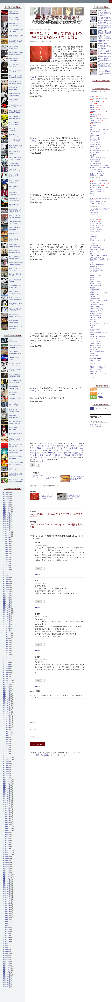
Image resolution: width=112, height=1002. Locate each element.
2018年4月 (6, 625)
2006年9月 (6, 880)
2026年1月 (6, 506)
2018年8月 (6, 617)
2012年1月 (6, 753)
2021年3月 (6, 565)
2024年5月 (6, 546)
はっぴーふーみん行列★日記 (97, 336)
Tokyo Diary (93, 321)
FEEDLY (101, 397)
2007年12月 (7, 850)
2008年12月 (7, 826)
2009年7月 (6, 813)
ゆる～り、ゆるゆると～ (96, 283)
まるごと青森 (93, 311)
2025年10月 (7, 512)
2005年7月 (6, 908)
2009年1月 (6, 824)
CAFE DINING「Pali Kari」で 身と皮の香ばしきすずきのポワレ (56, 514)
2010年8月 (6, 787)
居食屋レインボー (94, 105)
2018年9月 (6, 615)
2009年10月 (7, 807)
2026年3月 (6, 502)
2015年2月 (6, 698)
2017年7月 (6, 642)
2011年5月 (6, 769)
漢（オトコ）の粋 (94, 251)
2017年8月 (6, 640)
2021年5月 (6, 561)
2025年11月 (7, 510)
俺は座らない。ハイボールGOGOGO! (100, 167)
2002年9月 (6, 973)
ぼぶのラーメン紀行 (95, 185)
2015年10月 (7, 682)
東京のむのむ (93, 125)
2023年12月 (7, 555)
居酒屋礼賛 (93, 107)
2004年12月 (7, 921)
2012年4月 (6, 747)
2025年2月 (6, 528)
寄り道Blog (92, 234)
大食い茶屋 (93, 279)
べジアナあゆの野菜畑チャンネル (98, 122)
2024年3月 (6, 549)
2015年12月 (7, 678)
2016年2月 (6, 674)
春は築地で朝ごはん (95, 159)
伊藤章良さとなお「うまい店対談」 (99, 292)
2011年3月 (6, 773)
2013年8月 (6, 716)
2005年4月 (6, 914)
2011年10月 (7, 759)
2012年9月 (6, 737)
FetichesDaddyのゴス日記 (96, 270)
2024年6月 (6, 544)
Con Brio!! (92, 296)
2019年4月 (6, 601)
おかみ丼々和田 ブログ (96, 203)
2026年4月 (6, 500)
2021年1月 (6, 569)
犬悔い (91, 103)
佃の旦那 (92, 334)
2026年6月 (6, 496)
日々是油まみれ (94, 331)
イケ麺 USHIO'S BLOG (96, 102)
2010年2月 (6, 799)
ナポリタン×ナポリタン (96, 146)
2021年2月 (6, 567)
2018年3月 (6, 627)
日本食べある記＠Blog (95, 285)
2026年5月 (6, 498)
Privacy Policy (94, 424)
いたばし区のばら (94, 302)
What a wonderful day (95, 273)
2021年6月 (6, 559)
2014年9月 (6, 708)
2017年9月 (6, 638)
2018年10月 (7, 613)
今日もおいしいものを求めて (97, 240)
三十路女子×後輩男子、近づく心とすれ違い (98, 91)
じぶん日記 (93, 154)
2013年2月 (6, 728)
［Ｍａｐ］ (41, 460)
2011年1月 (6, 777)
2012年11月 (7, 733)
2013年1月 (6, 730)
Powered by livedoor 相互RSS (95, 377)
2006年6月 (6, 886)
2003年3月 (6, 961)
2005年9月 (6, 904)
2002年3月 (6, 983)
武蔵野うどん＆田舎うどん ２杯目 (99, 255)
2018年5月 (6, 623)
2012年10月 (7, 735)
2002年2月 (6, 985)
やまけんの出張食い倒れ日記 (97, 157)
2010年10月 (7, 783)
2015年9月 (6, 684)
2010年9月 (6, 785)
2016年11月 (7, 658)
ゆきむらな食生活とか (95, 266)
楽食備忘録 (93, 116)
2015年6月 (6, 690)
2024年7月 (6, 542)
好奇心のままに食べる (95, 343)
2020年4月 (6, 587)
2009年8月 (6, 811)
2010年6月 (6, 791)
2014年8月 (6, 710)
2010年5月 (6, 793)
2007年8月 (6, 858)
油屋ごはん (93, 127)
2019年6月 (6, 597)
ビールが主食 (93, 109)
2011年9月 (6, 761)
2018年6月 (6, 621)
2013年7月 (6, 718)
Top (107, 997)
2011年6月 (6, 767)
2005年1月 (6, 919)
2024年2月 (6, 551)
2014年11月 (7, 704)
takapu (37, 542)
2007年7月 (6, 860)
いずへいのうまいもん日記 (97, 304)
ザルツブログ (93, 253)
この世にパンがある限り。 (97, 169)
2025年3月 (6, 526)
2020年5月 (6, 585)
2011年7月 (6, 765)
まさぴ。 (45, 41)
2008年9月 (6, 832)
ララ (36, 580)
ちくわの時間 (93, 221)
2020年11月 (7, 573)
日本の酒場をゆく (94, 115)
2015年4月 (6, 694)
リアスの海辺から (94, 214)
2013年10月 (7, 714)
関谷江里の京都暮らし (95, 315)
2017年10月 (7, 637)
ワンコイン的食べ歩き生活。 (97, 173)
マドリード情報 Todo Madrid (97, 264)
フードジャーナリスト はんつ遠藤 (99, 180)
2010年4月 (6, 795)
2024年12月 (7, 532)
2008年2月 (6, 846)
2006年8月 (6, 882)
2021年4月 (6, 563)
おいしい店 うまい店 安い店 (97, 142)
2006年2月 (6, 894)
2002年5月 (6, 979)
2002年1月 (6, 987)
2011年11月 (7, 757)
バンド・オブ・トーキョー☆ (97, 133)
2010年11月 (7, 781)
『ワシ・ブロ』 (94, 338)
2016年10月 (7, 660)
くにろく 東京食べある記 (96, 161)
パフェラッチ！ (94, 327)
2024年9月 (6, 538)
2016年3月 (6, 672)
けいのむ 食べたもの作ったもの (98, 98)
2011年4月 (6, 771)
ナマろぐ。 (93, 96)
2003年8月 (6, 951)
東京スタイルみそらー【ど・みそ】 (99, 187)
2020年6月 (6, 583)
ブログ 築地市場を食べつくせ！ (98, 332)
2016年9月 (6, 662)
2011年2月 (6, 775)
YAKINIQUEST (93, 272)
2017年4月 (6, 648)
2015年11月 (7, 680)
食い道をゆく (93, 325)
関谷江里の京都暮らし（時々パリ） (99, 150)
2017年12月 (7, 633)
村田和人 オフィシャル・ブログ (98, 373)
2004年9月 (6, 927)
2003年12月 (7, 943)
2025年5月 (6, 522)
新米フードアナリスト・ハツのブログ (99, 129)
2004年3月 (6, 937)
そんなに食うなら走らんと (97, 189)
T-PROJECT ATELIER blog (96, 359)
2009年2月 (6, 822)
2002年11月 (7, 969)
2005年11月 (7, 900)
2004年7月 (6, 929)
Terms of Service (95, 426)
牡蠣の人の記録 (94, 212)
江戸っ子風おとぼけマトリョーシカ (99, 323)
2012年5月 (6, 745)
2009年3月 (6, 821)
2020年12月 (7, 571)
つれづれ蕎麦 (94, 140)
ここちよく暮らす (94, 227)
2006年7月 (6, 884)
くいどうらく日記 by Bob (96, 171)
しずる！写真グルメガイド (97, 257)
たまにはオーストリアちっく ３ (98, 366)
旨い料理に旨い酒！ (95, 131)
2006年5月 (6, 888)
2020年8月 (6, 579)
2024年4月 (6, 547)
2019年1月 (6, 607)
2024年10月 (7, 536)
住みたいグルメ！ (94, 152)
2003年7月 (6, 953)
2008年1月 (6, 848)
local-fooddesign (94, 236)
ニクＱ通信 (92, 287)
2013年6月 (6, 720)
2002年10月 (7, 971)
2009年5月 (6, 817)
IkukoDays (92, 241)
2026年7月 (6, 494)
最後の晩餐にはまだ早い (96, 135)
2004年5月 (6, 933)
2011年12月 (7, 755)
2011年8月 (6, 763)
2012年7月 (6, 741)
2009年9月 (6, 809)
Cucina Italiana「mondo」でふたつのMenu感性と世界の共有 (57, 524)
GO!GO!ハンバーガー (95, 317)
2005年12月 (7, 898)
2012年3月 (6, 749)
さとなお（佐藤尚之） (95, 345)
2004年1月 (6, 941)
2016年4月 (6, 670)
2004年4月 (6, 935)
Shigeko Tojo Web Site (95, 369)
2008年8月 (6, 834)
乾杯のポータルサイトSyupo (97, 137)
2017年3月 (6, 650)
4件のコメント (56, 41)
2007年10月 (7, 854)
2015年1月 (6, 700)
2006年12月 (7, 874)
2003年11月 (7, 945)
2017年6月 (6, 644)
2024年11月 (7, 534)
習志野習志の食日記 (95, 289)
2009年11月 (7, 805)
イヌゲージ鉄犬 (94, 349)
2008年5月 (6, 840)
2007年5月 (6, 864)
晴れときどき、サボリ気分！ (97, 225)
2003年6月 (6, 955)
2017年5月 (6, 646)
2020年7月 (6, 581)
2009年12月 (7, 803)
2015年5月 (6, 692)
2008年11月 (7, 828)
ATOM (100, 393)
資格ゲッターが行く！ (95, 144)
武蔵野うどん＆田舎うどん (97, 281)
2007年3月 (6, 868)
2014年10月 (7, 706)
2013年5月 (6, 722)
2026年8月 (6, 492)
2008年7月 (6, 836)
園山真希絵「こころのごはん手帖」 (99, 111)
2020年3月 (6, 589)
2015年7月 (6, 688)
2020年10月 (7, 575)
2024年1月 (6, 553)
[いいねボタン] (32, 465)
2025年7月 (6, 518)
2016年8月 (6, 664)
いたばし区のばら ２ (95, 245)
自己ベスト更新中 (94, 148)
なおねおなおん (94, 355)
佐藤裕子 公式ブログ (95, 371)
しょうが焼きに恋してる (96, 139)
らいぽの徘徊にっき (95, 329)
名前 (32, 722)
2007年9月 (6, 856)
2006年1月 (6, 896)
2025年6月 (6, 520)
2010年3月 (6, 797)
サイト (32, 736)
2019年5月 (6, 599)
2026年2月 (6, 504)
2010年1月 (6, 801)
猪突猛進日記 (93, 353)
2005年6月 (6, 910)
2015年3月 (6, 696)
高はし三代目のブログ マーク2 (98, 201)
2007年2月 (6, 870)
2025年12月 (7, 508)
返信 (38, 574)
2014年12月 (7, 702)
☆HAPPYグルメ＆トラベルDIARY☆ (99, 165)
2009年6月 (6, 815)
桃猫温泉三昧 (93, 277)
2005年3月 (6, 915)
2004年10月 (7, 925)
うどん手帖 (93, 238)
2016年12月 (7, 656)
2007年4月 (6, 866)
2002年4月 (6, 981)
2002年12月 (7, 967)
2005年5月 (6, 912)
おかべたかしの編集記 (95, 347)
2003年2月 (6, 963)
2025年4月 (6, 524)
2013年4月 (6, 724)
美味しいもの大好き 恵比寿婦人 (98, 300)
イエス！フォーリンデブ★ (97, 310)
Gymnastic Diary (94, 357)
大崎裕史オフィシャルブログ (97, 191)
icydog (91, 262)
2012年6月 (6, 743)
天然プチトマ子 (94, 219)
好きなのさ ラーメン (36, 29)
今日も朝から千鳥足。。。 (97, 298)
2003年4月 (6, 959)
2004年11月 (7, 923)
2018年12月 (7, 609)
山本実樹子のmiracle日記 (96, 368)
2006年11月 (7, 876)
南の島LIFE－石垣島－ (95, 360)
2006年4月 (6, 890)
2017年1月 (6, 654)
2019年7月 (6, 595)
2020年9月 (6, 577)
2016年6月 (6, 666)
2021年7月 (6, 557)
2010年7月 (6, 789)
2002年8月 (6, 975)
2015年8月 (6, 686)
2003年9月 (6, 949)
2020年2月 (6, 591)
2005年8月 (6, 906)
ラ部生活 (92, 193)
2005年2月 (6, 917)
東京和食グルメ (94, 294)
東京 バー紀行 (93, 319)
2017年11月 (7, 635)
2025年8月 (6, 516)
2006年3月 (6, 892)
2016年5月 (6, 668)
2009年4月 (6, 819)
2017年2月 (6, 652)
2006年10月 (7, 878)
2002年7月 (6, 977)
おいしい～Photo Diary (95, 223)
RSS (99, 390)
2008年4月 (6, 842)
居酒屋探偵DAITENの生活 (96, 175)
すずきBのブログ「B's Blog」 (97, 249)
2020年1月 (6, 593)
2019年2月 (6, 605)
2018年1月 (6, 631)
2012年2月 (6, 751)
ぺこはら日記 (93, 243)
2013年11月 (7, 712)
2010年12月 (7, 779)
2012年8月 (6, 739)
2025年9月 (6, 514)
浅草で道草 (47, 29)
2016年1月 (6, 676)
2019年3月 (6, 603)
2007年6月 (6, 862)
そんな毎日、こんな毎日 (96, 229)
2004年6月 (6, 931)
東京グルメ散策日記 (95, 306)
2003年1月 (6, 965)
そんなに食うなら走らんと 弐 (97, 183)
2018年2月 (6, 629)
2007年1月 (6, 872)
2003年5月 (6, 957)
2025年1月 (6, 530)
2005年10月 (7, 902)
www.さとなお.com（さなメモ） (98, 351)
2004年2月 (6, 939)
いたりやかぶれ (94, 291)
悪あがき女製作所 (94, 268)
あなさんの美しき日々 (95, 247)
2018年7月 (6, 619)
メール (33, 729)
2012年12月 (7, 731)
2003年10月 (7, 947)
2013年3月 (6, 726)
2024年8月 (6, 540)
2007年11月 (7, 852)
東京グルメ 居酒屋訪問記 (96, 308)
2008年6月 (6, 838)
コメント (34, 697)
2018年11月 (7, 611)
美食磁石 (92, 156)
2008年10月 (7, 830)
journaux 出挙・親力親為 (96, 163)
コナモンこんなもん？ (95, 275)
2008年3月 (6, 844)
